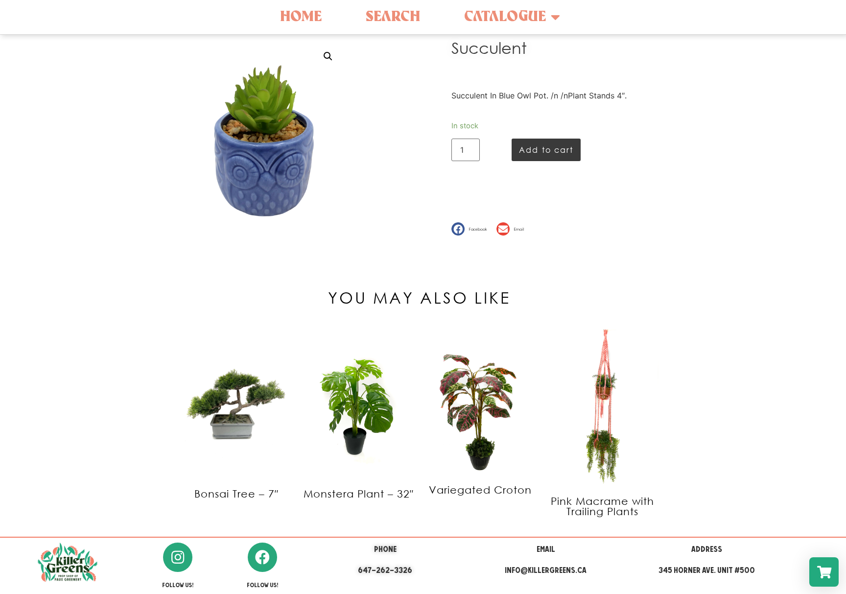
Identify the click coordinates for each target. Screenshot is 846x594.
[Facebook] (262, 557)
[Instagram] (177, 557)
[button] (471, 229)
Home (301, 17)
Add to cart (546, 149)
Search (393, 17)
